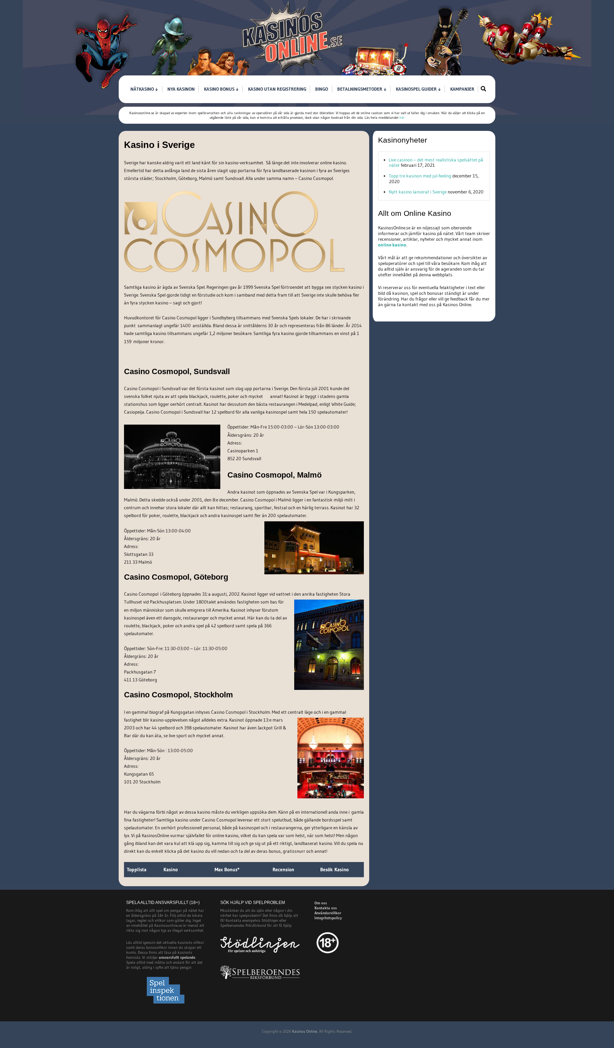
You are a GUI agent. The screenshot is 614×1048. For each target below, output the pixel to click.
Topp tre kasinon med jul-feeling (420, 176)
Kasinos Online (304, 1031)
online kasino (392, 245)
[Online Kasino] (292, 73)
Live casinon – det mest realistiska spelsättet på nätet (436, 162)
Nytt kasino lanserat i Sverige (418, 192)
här (402, 117)
